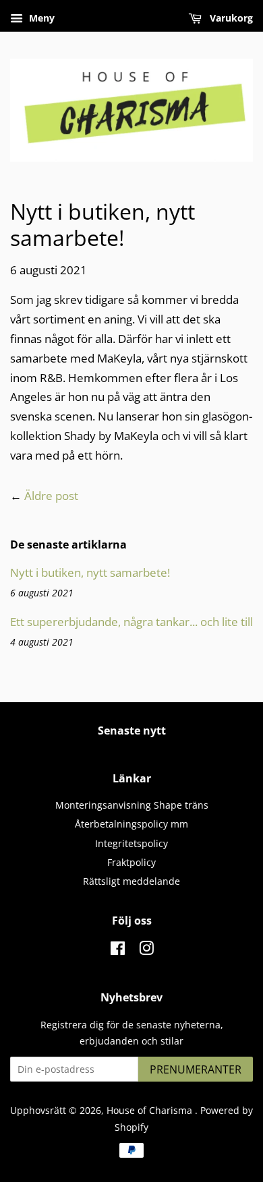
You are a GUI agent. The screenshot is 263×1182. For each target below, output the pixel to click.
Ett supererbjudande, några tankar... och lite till (131, 621)
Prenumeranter (195, 1069)
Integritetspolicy (131, 843)
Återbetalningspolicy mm (131, 823)
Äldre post (51, 495)
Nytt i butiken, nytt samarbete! (90, 572)
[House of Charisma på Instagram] (146, 950)
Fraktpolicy (131, 862)
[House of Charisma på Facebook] (117, 950)
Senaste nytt (132, 730)
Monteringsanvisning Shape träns (131, 805)
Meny (40, 17)
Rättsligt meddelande (131, 881)
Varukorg (230, 17)
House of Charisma (151, 1110)
